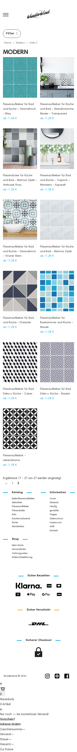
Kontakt (54, 530)
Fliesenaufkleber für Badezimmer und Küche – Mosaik (56, 323)
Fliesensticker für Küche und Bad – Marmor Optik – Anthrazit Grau (20, 180)
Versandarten (19, 549)
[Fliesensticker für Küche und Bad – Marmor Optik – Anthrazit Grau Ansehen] (20, 150)
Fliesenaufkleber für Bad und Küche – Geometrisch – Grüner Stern (19, 251)
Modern (20, 43)
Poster (15, 522)
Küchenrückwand (21, 518)
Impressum (56, 522)
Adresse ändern (10, 724)
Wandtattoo (18, 526)
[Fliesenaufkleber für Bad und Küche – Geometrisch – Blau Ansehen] (20, 79)
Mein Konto (17, 545)
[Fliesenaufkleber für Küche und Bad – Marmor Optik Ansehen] (57, 221)
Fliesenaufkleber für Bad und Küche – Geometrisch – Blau (19, 109)
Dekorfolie (17, 502)
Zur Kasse (6, 749)
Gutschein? (7, 719)
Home (7, 43)
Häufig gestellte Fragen (54, 510)
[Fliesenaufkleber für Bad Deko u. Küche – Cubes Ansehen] (20, 364)
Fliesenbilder (18, 510)
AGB (52, 526)
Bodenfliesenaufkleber (23, 498)
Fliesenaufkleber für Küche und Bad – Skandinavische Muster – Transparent (57, 109)
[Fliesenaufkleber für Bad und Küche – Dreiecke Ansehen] (20, 292)
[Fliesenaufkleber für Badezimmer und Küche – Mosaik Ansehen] (57, 292)
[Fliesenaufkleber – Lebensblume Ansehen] (20, 430)
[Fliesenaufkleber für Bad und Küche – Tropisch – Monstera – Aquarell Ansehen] (57, 150)
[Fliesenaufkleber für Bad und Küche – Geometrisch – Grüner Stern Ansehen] (20, 221)
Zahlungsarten (20, 553)
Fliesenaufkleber (20, 506)
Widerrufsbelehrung (22, 557)
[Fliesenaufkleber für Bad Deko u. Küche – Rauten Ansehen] (57, 364)
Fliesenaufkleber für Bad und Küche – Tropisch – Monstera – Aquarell (55, 180)
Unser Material (54, 500)
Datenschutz (56, 518)
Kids (14, 514)
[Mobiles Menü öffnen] (5, 14)
